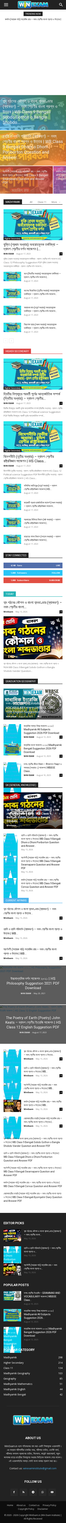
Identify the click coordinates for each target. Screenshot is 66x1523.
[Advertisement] (33, 58)
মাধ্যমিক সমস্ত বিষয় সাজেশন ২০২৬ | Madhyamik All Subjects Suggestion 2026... (39, 1314)
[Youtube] (52, 1492)
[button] (6, 5)
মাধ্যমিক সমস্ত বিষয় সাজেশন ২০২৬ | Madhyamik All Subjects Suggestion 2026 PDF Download (41, 729)
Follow (56, 572)
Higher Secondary (12, 238)
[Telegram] (33, 1492)
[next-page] (11, 341)
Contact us (34, 1505)
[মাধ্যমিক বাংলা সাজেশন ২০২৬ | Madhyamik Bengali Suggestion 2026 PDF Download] (12, 749)
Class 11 (42, 202)
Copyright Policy (26, 1508)
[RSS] (23, 1492)
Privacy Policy (49, 1505)
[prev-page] (6, 341)
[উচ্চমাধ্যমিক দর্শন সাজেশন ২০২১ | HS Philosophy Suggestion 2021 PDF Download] (33, 994)
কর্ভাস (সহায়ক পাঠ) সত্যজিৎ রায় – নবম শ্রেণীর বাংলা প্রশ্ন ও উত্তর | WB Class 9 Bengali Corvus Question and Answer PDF (41, 883)
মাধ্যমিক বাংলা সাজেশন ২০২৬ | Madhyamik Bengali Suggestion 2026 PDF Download (43, 748)
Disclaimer (42, 1508)
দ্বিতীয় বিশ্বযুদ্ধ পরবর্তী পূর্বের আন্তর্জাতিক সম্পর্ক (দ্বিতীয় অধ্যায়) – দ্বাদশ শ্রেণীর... (32, 396)
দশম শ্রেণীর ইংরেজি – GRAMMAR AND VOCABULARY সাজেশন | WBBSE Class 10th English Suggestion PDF (30, 708)
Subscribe (54, 580)
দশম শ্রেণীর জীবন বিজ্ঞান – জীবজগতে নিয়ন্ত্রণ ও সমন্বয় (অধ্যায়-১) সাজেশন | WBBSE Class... (43, 768)
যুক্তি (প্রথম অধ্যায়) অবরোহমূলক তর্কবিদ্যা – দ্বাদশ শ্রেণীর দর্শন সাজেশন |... (31, 246)
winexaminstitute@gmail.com (39, 1468)
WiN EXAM (9, 253)
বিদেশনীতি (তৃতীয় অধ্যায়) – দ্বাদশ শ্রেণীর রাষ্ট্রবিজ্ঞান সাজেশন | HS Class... (29, 458)
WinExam (8, 611)
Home (10, 1505)
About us (21, 1505)
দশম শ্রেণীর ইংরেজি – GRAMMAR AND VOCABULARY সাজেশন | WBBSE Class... (42, 1296)
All (31, 202)
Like (58, 565)
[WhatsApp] (42, 1492)
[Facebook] (14, 1492)
